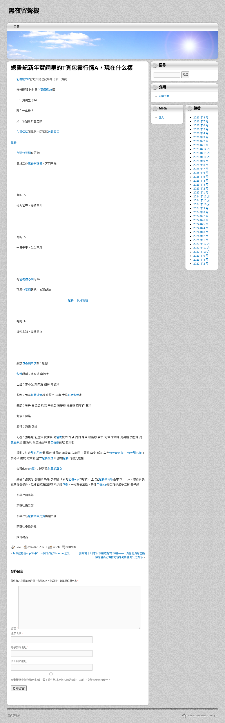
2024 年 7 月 (200, 216)
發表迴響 (71, 547)
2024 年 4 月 (200, 228)
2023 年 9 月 (200, 255)
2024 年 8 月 (200, 212)
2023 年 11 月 (201, 247)
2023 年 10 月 (201, 251)
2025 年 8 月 (200, 164)
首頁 (16, 26)
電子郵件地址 (19, 647)
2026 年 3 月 (200, 137)
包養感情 (36, 395)
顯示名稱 (17, 633)
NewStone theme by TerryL (202, 715)
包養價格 (22, 131)
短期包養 (73, 395)
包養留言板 (116, 453)
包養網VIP (23, 79)
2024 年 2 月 (200, 236)
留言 (14, 628)
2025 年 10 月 (201, 157)
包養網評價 (35, 163)
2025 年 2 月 (200, 188)
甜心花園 (36, 453)
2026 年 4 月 (200, 133)
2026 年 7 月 (200, 121)
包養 (13, 142)
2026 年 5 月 (200, 129)
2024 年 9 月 (200, 208)
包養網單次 (29, 363)
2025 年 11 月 (201, 153)
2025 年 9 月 (200, 161)
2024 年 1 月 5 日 (37, 547)
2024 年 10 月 (201, 204)
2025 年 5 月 (200, 176)
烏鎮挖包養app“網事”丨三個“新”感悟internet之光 (41, 553)
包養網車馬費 (36, 516)
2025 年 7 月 (200, 168)
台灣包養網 (23, 152)
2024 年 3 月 (200, 232)
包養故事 (53, 131)
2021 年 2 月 (200, 263)
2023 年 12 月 (201, 243)
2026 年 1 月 (200, 145)
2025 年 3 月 (200, 184)
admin (19, 547)
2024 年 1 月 (200, 240)
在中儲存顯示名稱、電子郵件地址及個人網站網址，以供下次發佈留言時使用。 (61, 680)
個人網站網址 (19, 661)
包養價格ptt (44, 89)
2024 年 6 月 (200, 220)
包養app (74, 479)
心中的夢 (164, 96)
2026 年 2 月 (200, 141)
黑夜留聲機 (24, 10)
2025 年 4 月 (200, 180)
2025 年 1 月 (200, 192)
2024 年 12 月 (201, 196)
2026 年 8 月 (200, 117)
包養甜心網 (26, 279)
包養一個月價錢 (78, 300)
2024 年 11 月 (201, 200)
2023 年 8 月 (200, 259)
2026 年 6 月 (200, 125)
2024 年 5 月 (200, 224)
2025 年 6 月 (200, 172)
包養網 (26, 289)
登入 (161, 117)
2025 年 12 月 (201, 149)
